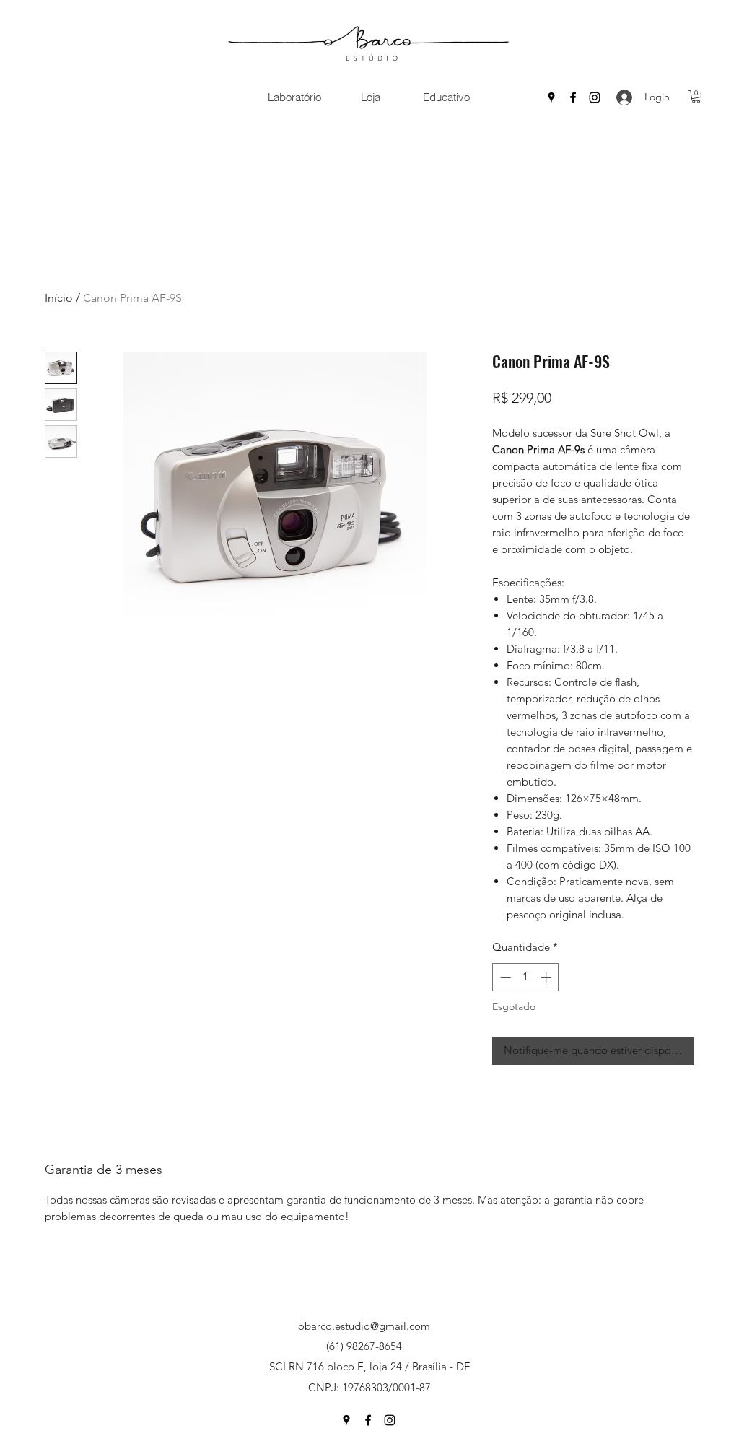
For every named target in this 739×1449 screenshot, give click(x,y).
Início (59, 298)
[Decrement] (504, 977)
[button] (294, 97)
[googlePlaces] (551, 97)
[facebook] (573, 97)
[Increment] (547, 977)
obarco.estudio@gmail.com (364, 1326)
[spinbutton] (526, 977)
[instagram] (594, 97)
